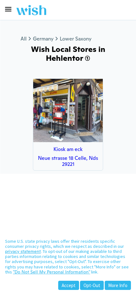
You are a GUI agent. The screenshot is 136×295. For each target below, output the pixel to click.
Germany (43, 38)
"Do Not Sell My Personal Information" (51, 272)
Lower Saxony (75, 38)
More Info (117, 285)
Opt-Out (91, 285)
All (24, 38)
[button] (8, 9)
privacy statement (23, 251)
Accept (69, 285)
